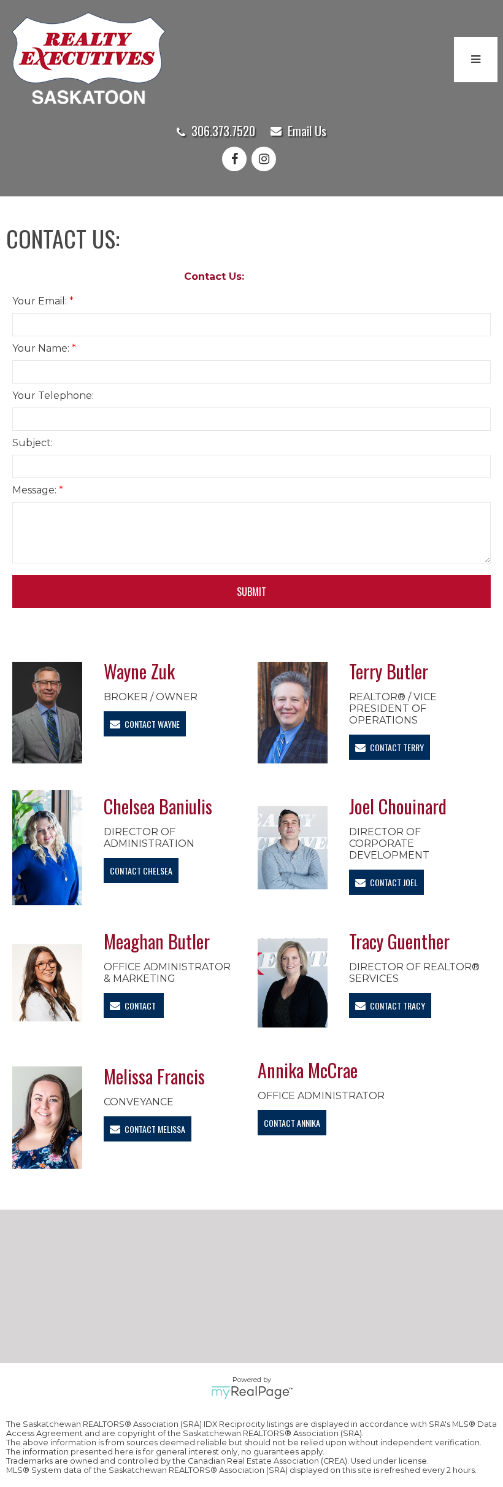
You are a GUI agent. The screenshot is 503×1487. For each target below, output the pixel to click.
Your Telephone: (53, 395)
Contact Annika (292, 1122)
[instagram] (266, 160)
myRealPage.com (251, 1392)
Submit (251, 591)
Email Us (307, 131)
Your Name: (42, 348)
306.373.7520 (223, 131)
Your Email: (40, 301)
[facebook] (237, 160)
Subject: (32, 443)
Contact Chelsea (141, 870)
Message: (35, 490)
